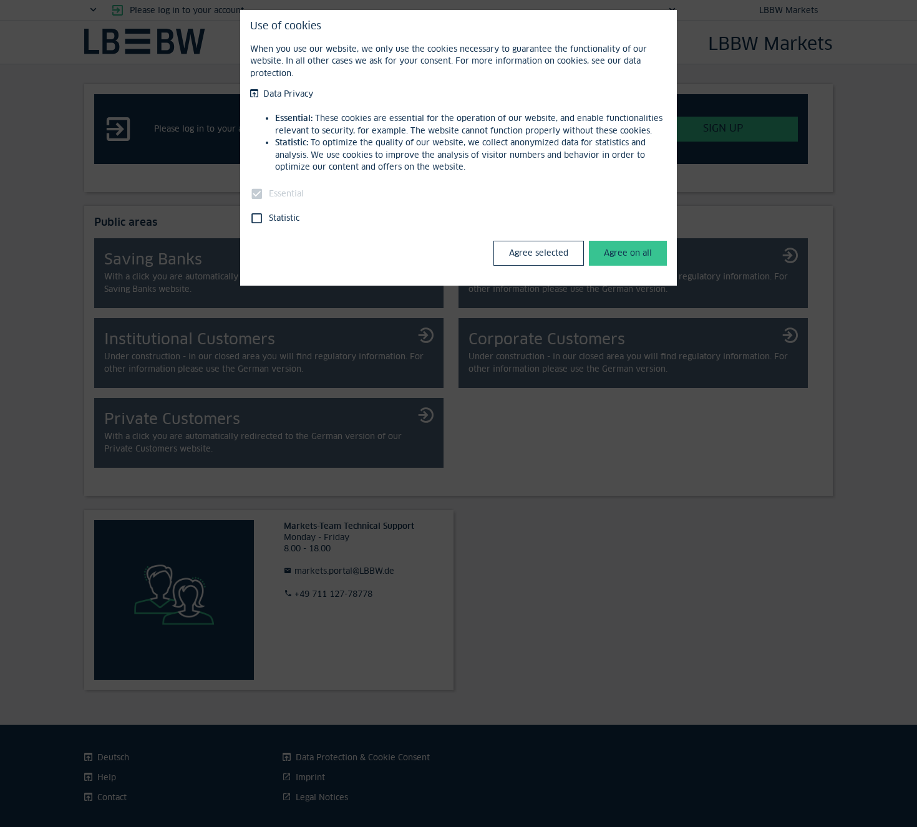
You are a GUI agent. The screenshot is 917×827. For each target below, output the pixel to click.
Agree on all (628, 253)
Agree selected (538, 253)
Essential (286, 193)
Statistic (284, 218)
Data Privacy (288, 94)
